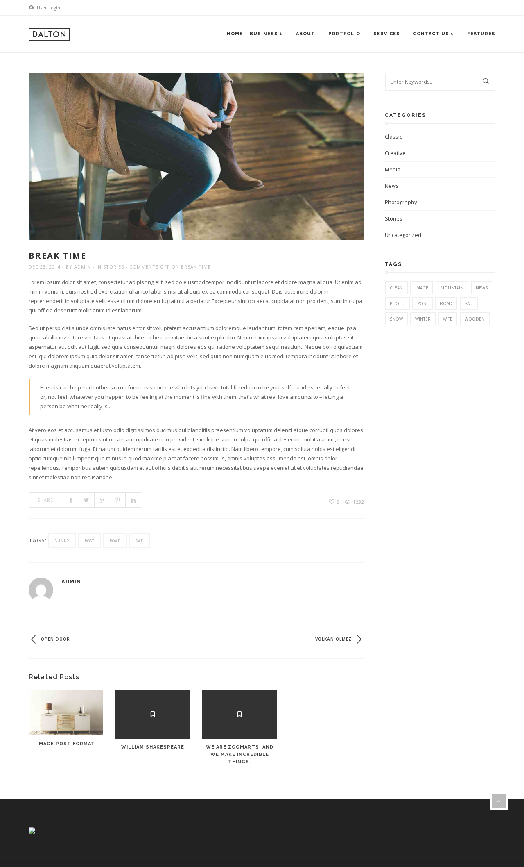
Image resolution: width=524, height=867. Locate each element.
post (90, 541)
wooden (475, 319)
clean (396, 288)
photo (397, 303)
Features (481, 33)
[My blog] (49, 34)
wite (447, 319)
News (392, 185)
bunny (62, 541)
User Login (48, 8)
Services (386, 33)
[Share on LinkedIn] (133, 500)
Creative (395, 153)
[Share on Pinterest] (118, 500)
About (305, 33)
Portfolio (344, 33)
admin (82, 267)
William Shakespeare (152, 747)
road (115, 541)
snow (396, 319)
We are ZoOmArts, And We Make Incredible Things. (239, 754)
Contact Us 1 (433, 33)
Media (392, 169)
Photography (401, 202)
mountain (451, 288)
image (421, 288)
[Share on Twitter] (87, 500)
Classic (393, 136)
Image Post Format (66, 743)
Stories (113, 267)
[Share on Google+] (102, 500)
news (482, 288)
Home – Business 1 (255, 33)
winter (423, 319)
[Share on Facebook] (71, 500)
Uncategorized (403, 235)
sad (140, 541)
